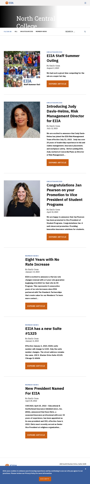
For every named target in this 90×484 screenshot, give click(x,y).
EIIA (9, 2)
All (16, 31)
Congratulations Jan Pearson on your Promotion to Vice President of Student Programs (64, 195)
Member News (41, 31)
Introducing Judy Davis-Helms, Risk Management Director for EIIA (65, 113)
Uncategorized (26, 31)
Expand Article (57, 84)
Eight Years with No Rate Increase (42, 262)
